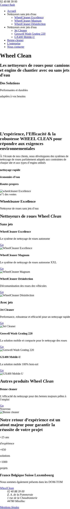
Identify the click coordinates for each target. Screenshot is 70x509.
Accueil (11, 10)
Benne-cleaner (15, 40)
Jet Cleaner (20, 30)
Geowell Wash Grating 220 (29, 33)
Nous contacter (15, 46)
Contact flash (7, 4)
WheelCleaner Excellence (29, 17)
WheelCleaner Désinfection (30, 24)
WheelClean (7, 488)
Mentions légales (9, 507)
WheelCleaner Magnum (27, 20)
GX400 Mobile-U (24, 37)
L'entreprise (13, 43)
